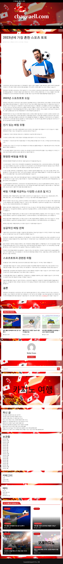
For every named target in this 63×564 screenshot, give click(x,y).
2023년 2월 (5, 463)
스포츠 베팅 (20, 42)
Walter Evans (7, 42)
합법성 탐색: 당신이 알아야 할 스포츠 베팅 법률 (14, 426)
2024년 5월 (5, 445)
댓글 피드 (5, 494)
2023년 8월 (5, 457)
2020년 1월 (5, 468)
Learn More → (31, 357)
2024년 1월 (5, 452)
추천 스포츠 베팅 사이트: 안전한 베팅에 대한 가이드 (15, 419)
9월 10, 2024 (37, 553)
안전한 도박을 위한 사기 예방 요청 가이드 (13, 418)
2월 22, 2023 (14, 42)
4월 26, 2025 (7, 334)
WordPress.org (6, 495)
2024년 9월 (5, 444)
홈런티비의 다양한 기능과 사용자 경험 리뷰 (13, 423)
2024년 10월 (6, 442)
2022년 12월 (6, 466)
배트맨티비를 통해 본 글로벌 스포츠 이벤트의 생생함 (50, 331)
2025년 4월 (5, 439)
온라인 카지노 (6, 481)
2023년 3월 (5, 461)
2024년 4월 (5, 447)
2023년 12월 (6, 453)
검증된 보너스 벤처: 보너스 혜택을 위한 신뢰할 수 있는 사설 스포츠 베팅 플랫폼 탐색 (23, 429)
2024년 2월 (5, 450)
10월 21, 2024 (8, 553)
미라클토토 (44, 295)
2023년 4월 (5, 460)
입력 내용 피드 (6, 492)
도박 (4, 477)
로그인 (4, 490)
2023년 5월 (5, 458)
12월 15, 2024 (38, 527)
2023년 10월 (6, 455)
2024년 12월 (6, 440)
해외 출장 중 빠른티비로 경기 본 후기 (12, 415)
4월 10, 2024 (26, 334)
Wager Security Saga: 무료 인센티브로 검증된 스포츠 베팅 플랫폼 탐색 (20, 428)
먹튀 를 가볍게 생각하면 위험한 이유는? (12, 416)
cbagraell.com (31, 16)
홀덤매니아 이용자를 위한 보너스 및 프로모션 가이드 (15, 421)
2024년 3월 (5, 448)
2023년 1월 (5, 465)
